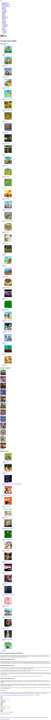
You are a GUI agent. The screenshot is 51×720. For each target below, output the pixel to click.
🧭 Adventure (4, 10)
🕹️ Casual (4, 8)
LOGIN (2, 702)
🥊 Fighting (4, 22)
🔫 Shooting (4, 32)
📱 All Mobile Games (5, 3)
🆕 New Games (5, 2)
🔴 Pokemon (4, 12)
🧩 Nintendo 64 (5, 17)
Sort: (1, 44)
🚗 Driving (4, 21)
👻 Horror (4, 27)
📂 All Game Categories (6, 6)
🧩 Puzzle (4, 20)
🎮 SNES (4, 18)
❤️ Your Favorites (5, 5)
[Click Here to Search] (10, 38)
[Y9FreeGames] (3, 36)
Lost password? (2, 700)
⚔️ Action (4, 30)
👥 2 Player (4, 7)
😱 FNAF (4, 23)
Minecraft (34, 680)
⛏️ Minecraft (4, 31)
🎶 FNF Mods (4, 26)
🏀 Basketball (4, 29)
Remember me (3, 701)
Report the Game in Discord (4, 719)
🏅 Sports (4, 33)
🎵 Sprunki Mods (5, 24)
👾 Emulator (4, 11)
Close (1, 696)
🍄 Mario (3, 14)
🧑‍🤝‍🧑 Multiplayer (4, 25)
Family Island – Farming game (28, 668)
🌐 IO (3, 28)
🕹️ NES (3, 19)
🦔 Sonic (3, 13)
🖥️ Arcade (4, 9)
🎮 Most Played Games (6, 4)
